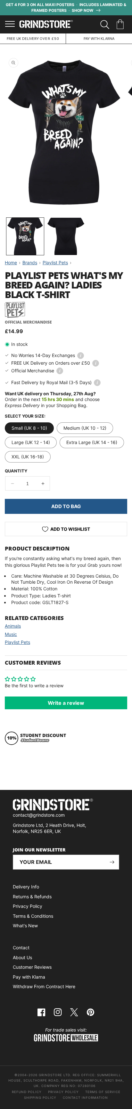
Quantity (16, 470)
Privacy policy (63, 1092)
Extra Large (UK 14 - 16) (91, 442)
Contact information (85, 1097)
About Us (22, 957)
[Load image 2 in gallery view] (66, 236)
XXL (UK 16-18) (28, 456)
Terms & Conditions (33, 916)
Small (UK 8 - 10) (29, 428)
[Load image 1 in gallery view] (25, 236)
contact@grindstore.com (39, 815)
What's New (25, 925)
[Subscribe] (112, 862)
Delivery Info (26, 886)
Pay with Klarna (29, 977)
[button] (121, 24)
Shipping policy (40, 1097)
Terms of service (102, 1092)
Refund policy (27, 1092)
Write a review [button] (66, 703)
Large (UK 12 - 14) (31, 442)
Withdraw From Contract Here (44, 986)
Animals (13, 626)
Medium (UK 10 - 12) (84, 428)
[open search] (104, 24)
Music (11, 634)
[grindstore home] (66, 805)
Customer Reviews (32, 967)
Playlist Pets (17, 642)
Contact (21, 947)
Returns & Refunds (32, 896)
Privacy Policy (27, 906)
